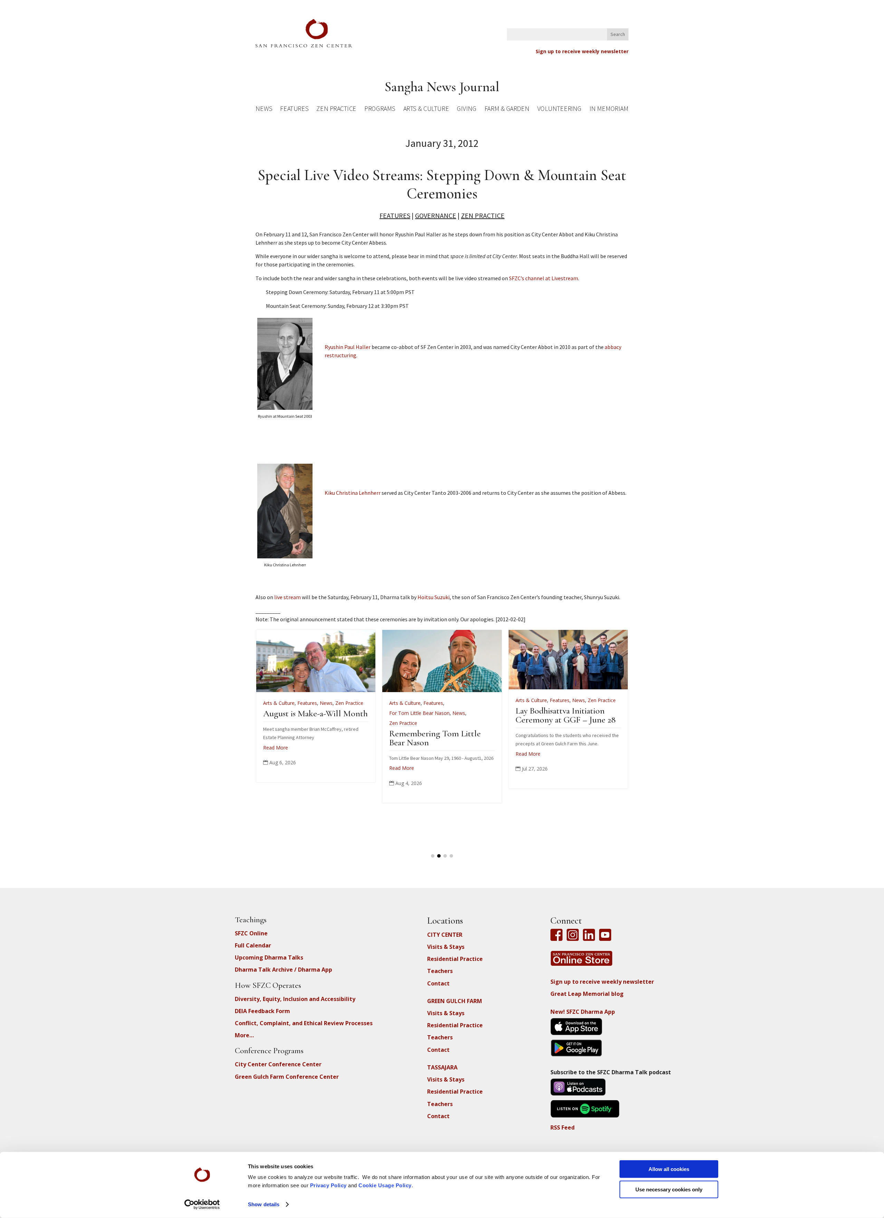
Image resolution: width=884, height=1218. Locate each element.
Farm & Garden (506, 109)
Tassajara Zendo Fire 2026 (475, 713)
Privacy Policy (328, 1185)
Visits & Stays (445, 947)
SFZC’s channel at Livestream (543, 278)
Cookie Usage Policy (385, 1185)
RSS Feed (562, 1127)
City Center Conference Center (278, 1064)
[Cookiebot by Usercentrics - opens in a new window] (202, 1204)
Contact (438, 983)
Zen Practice (336, 109)
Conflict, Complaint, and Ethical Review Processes (304, 1023)
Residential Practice (455, 959)
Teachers (440, 971)
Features (294, 109)
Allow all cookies (668, 1169)
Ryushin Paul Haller (348, 346)
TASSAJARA (442, 1067)
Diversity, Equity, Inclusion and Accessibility (295, 999)
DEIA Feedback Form (262, 1011)
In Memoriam (608, 109)
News (264, 109)
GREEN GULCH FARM (454, 1001)
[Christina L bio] (285, 556)
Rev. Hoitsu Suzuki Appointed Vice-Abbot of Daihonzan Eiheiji (602, 722)
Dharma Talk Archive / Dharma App (283, 969)
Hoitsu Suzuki (433, 597)
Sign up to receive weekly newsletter (582, 51)
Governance (435, 215)
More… (244, 1035)
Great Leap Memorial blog (587, 994)
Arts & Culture (426, 109)
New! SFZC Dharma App (582, 1012)
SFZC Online (251, 933)
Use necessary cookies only (668, 1189)
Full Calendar (253, 945)
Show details (263, 1204)
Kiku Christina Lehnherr (353, 492)
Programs (379, 109)
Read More (317, 753)
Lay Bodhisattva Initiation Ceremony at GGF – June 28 (355, 715)
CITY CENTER (444, 934)
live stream (287, 597)
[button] (432, 856)
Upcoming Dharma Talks (269, 957)
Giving (466, 109)
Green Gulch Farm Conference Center (287, 1076)
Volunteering (559, 109)
